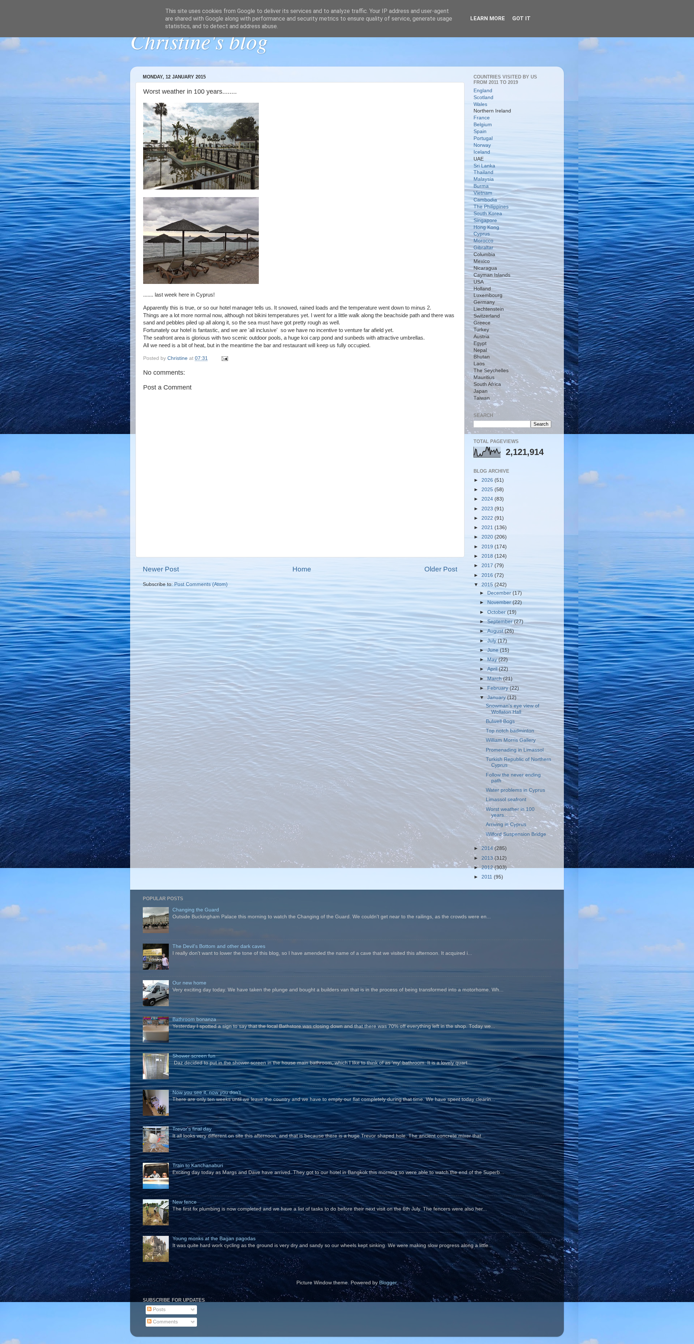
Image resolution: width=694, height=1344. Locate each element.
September (500, 621)
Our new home (189, 983)
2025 (487, 489)
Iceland (482, 152)
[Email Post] (224, 358)
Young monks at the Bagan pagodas (214, 1238)
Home (301, 569)
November (500, 602)
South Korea (488, 213)
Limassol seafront (506, 799)
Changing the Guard (195, 910)
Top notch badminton (510, 730)
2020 (487, 537)
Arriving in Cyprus (506, 824)
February (498, 688)
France (482, 117)
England (483, 90)
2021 (487, 527)
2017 (487, 565)
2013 (487, 858)
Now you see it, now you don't (206, 1092)
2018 (487, 556)
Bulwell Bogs (500, 721)
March (495, 678)
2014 (487, 848)
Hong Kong (486, 227)
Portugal (483, 138)
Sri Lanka (484, 166)
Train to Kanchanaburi (197, 1165)
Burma (481, 186)
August (496, 631)
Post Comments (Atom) (201, 584)
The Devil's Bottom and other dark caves (218, 946)
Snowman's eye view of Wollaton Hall (512, 708)
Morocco (483, 240)
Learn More (487, 18)
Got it (521, 18)
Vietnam (483, 193)
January (497, 697)
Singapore (485, 220)
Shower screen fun (193, 1056)
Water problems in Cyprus (515, 790)
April (493, 669)
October (497, 612)
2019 (487, 546)
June (493, 650)
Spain (480, 131)
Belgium (483, 124)
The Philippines (491, 206)
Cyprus (482, 234)
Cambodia (485, 200)
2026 (487, 480)
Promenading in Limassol (515, 750)
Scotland (483, 97)
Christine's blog (199, 40)
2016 (487, 575)
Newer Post (161, 569)
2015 (487, 584)
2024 (487, 499)
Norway (482, 145)
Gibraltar (483, 247)
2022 (487, 518)
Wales (480, 104)
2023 (487, 508)
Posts (158, 1309)
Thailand (483, 172)
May (492, 659)
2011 (487, 877)
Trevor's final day (191, 1129)
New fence (184, 1202)
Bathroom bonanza (194, 1019)
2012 (487, 867)
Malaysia (484, 179)
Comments (164, 1321)
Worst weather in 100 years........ (510, 812)
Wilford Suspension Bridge (516, 834)
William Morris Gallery (511, 740)
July (492, 640)
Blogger (388, 1282)
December (500, 593)
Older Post (440, 569)
